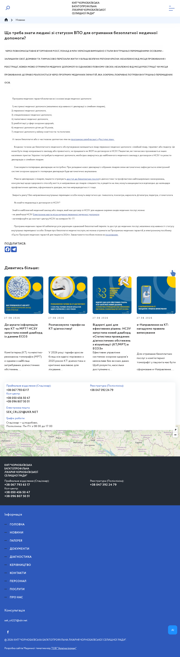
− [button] (175, 435)
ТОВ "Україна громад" (63, 648)
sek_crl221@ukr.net (22, 412)
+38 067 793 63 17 (17, 390)
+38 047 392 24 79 (101, 390)
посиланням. (111, 234)
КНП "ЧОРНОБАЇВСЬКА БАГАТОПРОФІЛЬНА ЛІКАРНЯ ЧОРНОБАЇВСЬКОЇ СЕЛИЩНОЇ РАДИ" (89, 8)
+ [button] (175, 429)
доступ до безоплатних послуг (83, 179)
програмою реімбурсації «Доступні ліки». (92, 139)
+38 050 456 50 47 (18, 398)
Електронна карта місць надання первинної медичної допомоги (66, 214)
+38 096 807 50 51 (18, 401)
